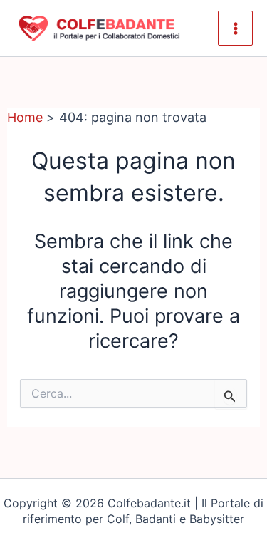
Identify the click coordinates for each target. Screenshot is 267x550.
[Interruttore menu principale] (235, 28)
